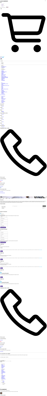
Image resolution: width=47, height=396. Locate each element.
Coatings (9, 198)
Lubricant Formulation (4, 76)
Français (3, 116)
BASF (2, 84)
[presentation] (3, 383)
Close (1, 259)
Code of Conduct (3, 375)
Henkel (2, 88)
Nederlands (3, 126)
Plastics (2, 79)
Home (1, 198)
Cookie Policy (3, 376)
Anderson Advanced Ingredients (5, 83)
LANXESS (3, 90)
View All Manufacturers (2, 94)
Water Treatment (3, 80)
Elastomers (3, 73)
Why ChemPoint (3, 366)
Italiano (3, 121)
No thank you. (2, 241)
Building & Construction (4, 71)
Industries (6, 198)
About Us (3, 367)
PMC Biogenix (3, 93)
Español (3, 124)
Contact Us (3, 369)
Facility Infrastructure (4, 74)
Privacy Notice (40, 266)
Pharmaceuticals (3, 78)
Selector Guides (3, 372)
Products (3, 198)
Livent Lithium (3, 91)
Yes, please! (6, 241)
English (3, 108)
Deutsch (3, 119)
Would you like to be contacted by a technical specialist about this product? (9, 240)
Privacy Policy (3, 378)
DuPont (2, 86)
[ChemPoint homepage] (1, 1)
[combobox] (27, 206)
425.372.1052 (3, 56)
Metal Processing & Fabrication (5, 77)
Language (1, 360)
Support (2, 370)
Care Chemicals (3, 72)
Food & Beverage (3, 75)
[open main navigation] (1, 2)
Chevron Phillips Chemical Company (5, 85)
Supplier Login (3, 371)
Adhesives (3, 70)
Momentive (3, 92)
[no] (0, 241)
